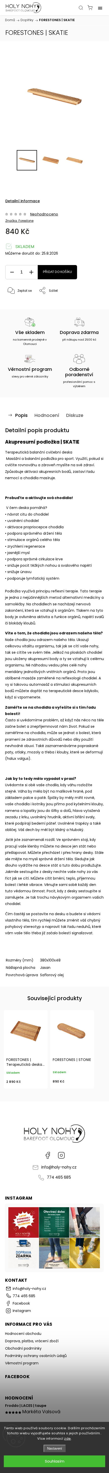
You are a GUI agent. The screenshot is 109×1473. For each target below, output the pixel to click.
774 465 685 (59, 1177)
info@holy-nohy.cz (59, 1167)
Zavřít (92, 304)
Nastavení (54, 1448)
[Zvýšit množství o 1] (31, 272)
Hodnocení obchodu (23, 1333)
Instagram (61, 1155)
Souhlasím (54, 1461)
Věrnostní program (22, 1363)
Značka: (19, 220)
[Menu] (100, 8)
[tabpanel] (26, 1049)
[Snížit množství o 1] (12, 272)
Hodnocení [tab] (46, 415)
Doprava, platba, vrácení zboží (32, 1341)
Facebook (47, 1155)
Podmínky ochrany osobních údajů (36, 1355)
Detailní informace (22, 200)
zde (67, 1438)
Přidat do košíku (57, 272)
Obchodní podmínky (23, 1348)
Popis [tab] (21, 415)
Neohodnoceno (44, 214)
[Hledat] (81, 7)
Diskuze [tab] (74, 415)
